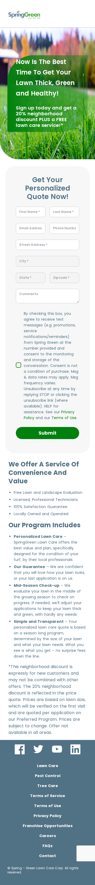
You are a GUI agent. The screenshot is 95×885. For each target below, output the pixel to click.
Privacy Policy (47, 815)
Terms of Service (47, 795)
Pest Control (47, 775)
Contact (47, 855)
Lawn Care (47, 765)
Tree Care (47, 785)
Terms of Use (64, 417)
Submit (47, 433)
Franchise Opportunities (48, 825)
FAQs (47, 845)
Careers (47, 835)
